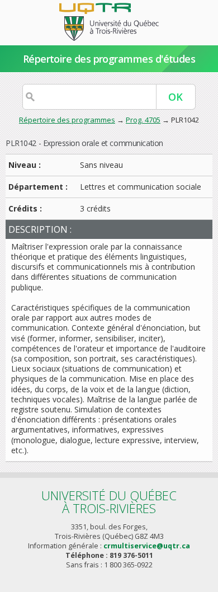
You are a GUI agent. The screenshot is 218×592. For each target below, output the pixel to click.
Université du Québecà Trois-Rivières (109, 501)
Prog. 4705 (143, 120)
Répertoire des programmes (67, 120)
